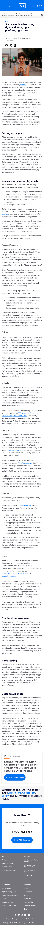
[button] (3, 5)
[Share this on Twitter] (11, 45)
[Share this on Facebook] (6, 45)
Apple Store (14, 792)
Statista (23, 85)
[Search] (9, 5)
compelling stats (24, 505)
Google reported (15, 450)
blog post (5, 214)
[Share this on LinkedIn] (15, 45)
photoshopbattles (9, 576)
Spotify (6, 795)
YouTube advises (25, 463)
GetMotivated (23, 573)
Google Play (28, 792)
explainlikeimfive (8, 573)
